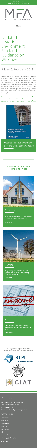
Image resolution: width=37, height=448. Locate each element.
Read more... (9, 223)
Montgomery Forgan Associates (18, 14)
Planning (9, 264)
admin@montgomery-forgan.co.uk (20, 3)
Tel (14, 2)
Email (9, 3)
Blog (7, 319)
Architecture (11, 210)
